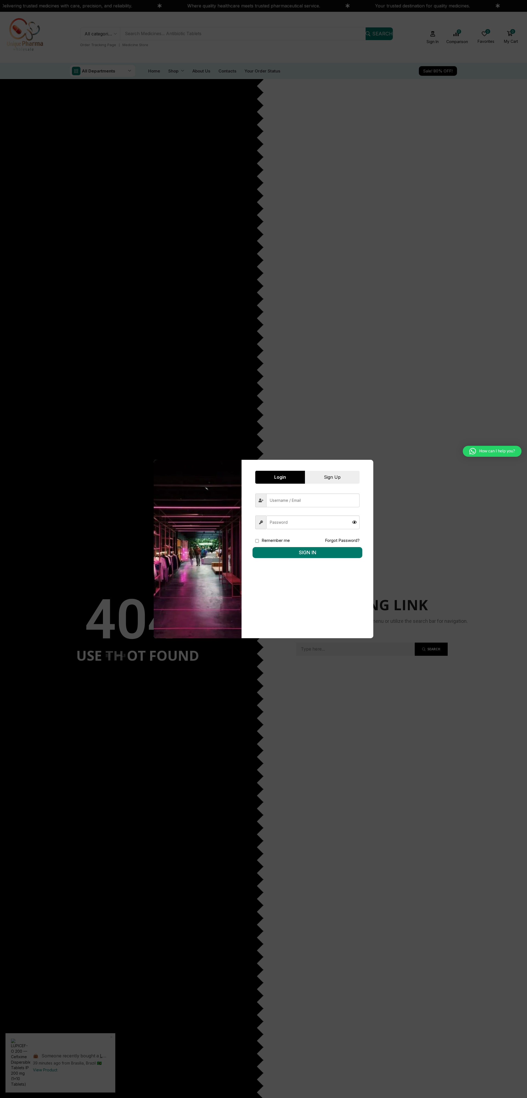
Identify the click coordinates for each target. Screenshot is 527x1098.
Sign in (307, 552)
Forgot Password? (342, 540)
